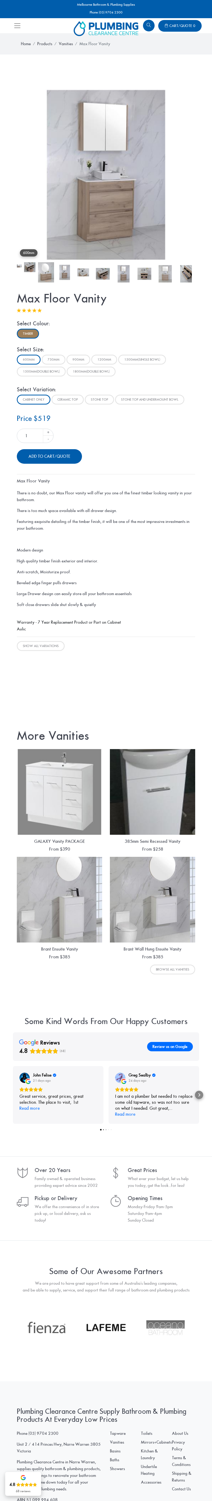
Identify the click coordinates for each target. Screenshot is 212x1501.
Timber (28, 334)
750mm (53, 360)
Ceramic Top (67, 400)
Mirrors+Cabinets (156, 1442)
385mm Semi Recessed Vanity (152, 841)
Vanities (66, 43)
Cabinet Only (33, 400)
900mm (78, 360)
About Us (180, 1433)
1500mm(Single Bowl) (142, 360)
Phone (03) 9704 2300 (106, 12)
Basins (115, 1451)
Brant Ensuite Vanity (59, 949)
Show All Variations (41, 646)
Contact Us (181, 1489)
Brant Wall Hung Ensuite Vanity (152, 949)
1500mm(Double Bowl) (41, 371)
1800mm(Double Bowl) (91, 371)
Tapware (118, 1433)
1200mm (104, 360)
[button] (13, 1095)
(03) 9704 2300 (43, 1433)
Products (44, 43)
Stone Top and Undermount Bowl (149, 400)
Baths (114, 1460)
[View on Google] (24, 1078)
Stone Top (99, 400)
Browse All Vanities (172, 969)
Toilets (146, 1433)
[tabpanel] (106, 170)
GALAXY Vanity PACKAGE (59, 841)
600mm (29, 360)
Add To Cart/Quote (49, 456)
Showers (117, 1468)
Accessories (151, 1482)
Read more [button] (29, 1108)
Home (26, 43)
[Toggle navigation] (17, 26)
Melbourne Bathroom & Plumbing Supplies (106, 5)
